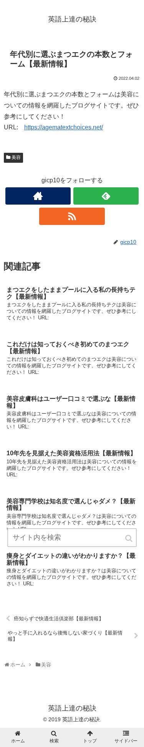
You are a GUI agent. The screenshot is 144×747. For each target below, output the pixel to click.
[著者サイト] (38, 196)
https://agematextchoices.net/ (63, 127)
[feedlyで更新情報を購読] (106, 196)
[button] (129, 538)
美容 (16, 157)
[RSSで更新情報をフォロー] (71, 216)
